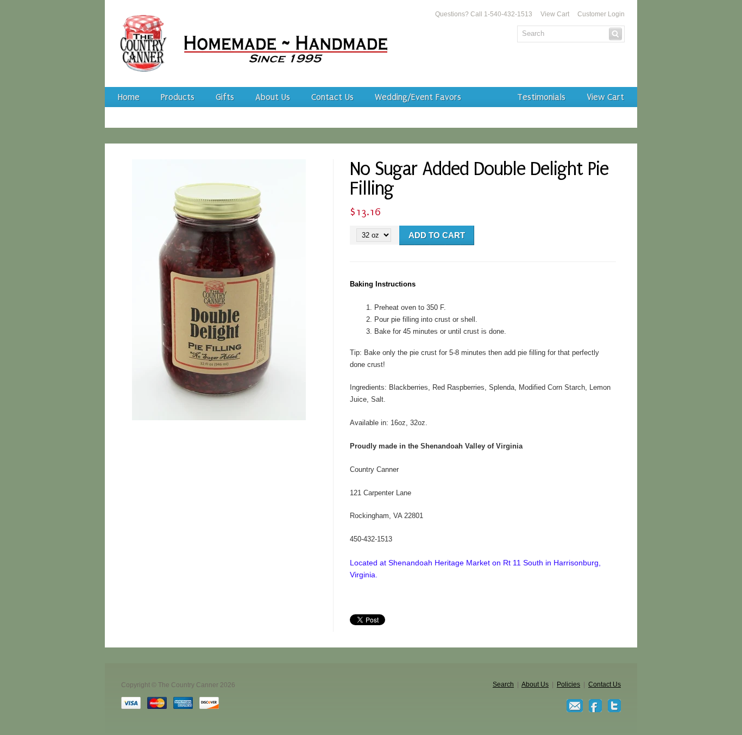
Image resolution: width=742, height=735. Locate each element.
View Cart (554, 14)
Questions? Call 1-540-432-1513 (483, 14)
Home (129, 97)
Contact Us (332, 97)
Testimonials (541, 97)
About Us (272, 97)
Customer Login (601, 14)
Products (177, 97)
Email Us (575, 705)
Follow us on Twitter (614, 705)
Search (503, 684)
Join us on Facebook (595, 705)
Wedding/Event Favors (418, 97)
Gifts (225, 97)
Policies (568, 684)
